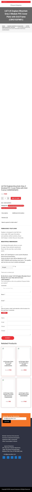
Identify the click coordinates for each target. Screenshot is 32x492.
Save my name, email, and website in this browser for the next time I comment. (15, 309)
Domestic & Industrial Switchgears (10, 437)
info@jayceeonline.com (10, 454)
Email (3, 300)
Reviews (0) (5, 217)
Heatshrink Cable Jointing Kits (9, 439)
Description (5, 213)
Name (3, 294)
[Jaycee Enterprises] (16, 5)
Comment (3, 285)
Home (3, 26)
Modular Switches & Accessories (15, 26)
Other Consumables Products (9, 441)
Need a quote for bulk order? (9, 222)
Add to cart (16, 198)
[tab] (6, 214)
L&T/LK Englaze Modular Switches (16, 205)
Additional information (18, 213)
